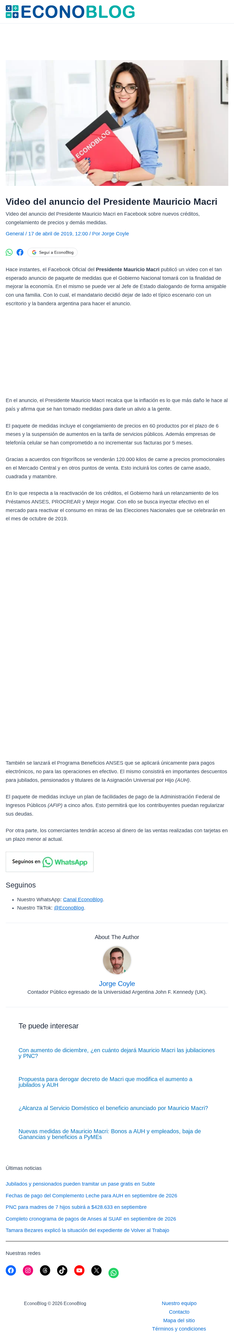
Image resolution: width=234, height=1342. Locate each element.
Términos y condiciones (179, 1329)
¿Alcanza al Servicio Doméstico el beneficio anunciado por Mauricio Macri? (113, 1108)
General (15, 234)
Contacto (179, 1312)
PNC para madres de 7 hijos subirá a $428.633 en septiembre (76, 1207)
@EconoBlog (69, 908)
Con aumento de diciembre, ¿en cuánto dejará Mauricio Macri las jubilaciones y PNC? (117, 1053)
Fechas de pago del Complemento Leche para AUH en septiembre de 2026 (91, 1196)
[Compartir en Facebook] (20, 252)
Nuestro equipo (179, 1303)
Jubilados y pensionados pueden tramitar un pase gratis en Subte (80, 1184)
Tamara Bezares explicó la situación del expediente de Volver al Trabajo (87, 1230)
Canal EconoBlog (83, 899)
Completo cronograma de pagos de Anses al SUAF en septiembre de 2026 (91, 1219)
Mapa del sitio (179, 1320)
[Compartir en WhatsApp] (9, 252)
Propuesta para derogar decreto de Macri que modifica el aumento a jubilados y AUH (105, 1082)
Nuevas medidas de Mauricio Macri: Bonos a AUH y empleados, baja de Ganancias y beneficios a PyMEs (110, 1134)
